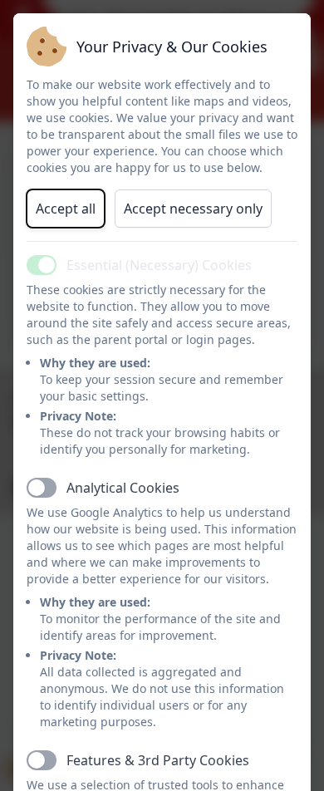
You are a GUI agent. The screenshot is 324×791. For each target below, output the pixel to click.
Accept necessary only (193, 208)
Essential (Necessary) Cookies (159, 265)
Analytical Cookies (122, 488)
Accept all (66, 208)
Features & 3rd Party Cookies (157, 760)
